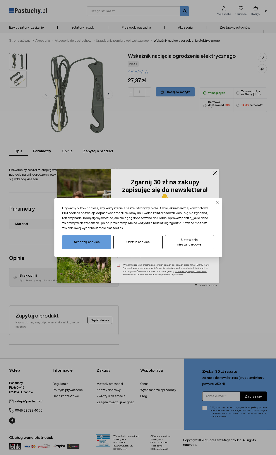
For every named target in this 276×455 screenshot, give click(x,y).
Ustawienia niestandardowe (189, 242)
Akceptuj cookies (87, 242)
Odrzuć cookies (138, 242)
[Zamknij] (217, 202)
